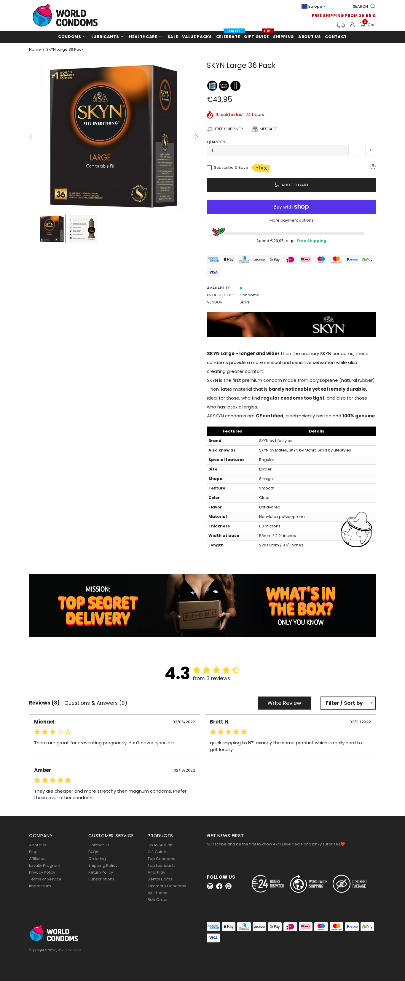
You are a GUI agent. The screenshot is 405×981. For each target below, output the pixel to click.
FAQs (93, 851)
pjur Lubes (157, 892)
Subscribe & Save (241, 168)
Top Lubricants (162, 865)
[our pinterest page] (228, 886)
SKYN (244, 302)
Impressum (40, 885)
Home (35, 49)
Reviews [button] (44, 702)
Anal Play (156, 872)
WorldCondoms (65, 15)
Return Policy (100, 872)
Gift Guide (157, 851)
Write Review (284, 703)
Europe (315, 6)
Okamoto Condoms (167, 885)
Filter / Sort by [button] (344, 703)
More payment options (291, 220)
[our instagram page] (210, 886)
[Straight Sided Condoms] (235, 85)
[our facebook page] (219, 886)
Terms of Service (45, 879)
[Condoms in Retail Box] (213, 85)
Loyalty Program (44, 865)
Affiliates (37, 858)
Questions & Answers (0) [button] (95, 703)
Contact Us (98, 845)
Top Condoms (161, 858)
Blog (33, 851)
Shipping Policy (102, 865)
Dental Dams (160, 879)
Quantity (216, 141)
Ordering (97, 858)
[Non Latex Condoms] (224, 85)
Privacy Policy (42, 872)
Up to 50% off (160, 845)
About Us (37, 845)
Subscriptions (101, 879)
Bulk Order (158, 899)
